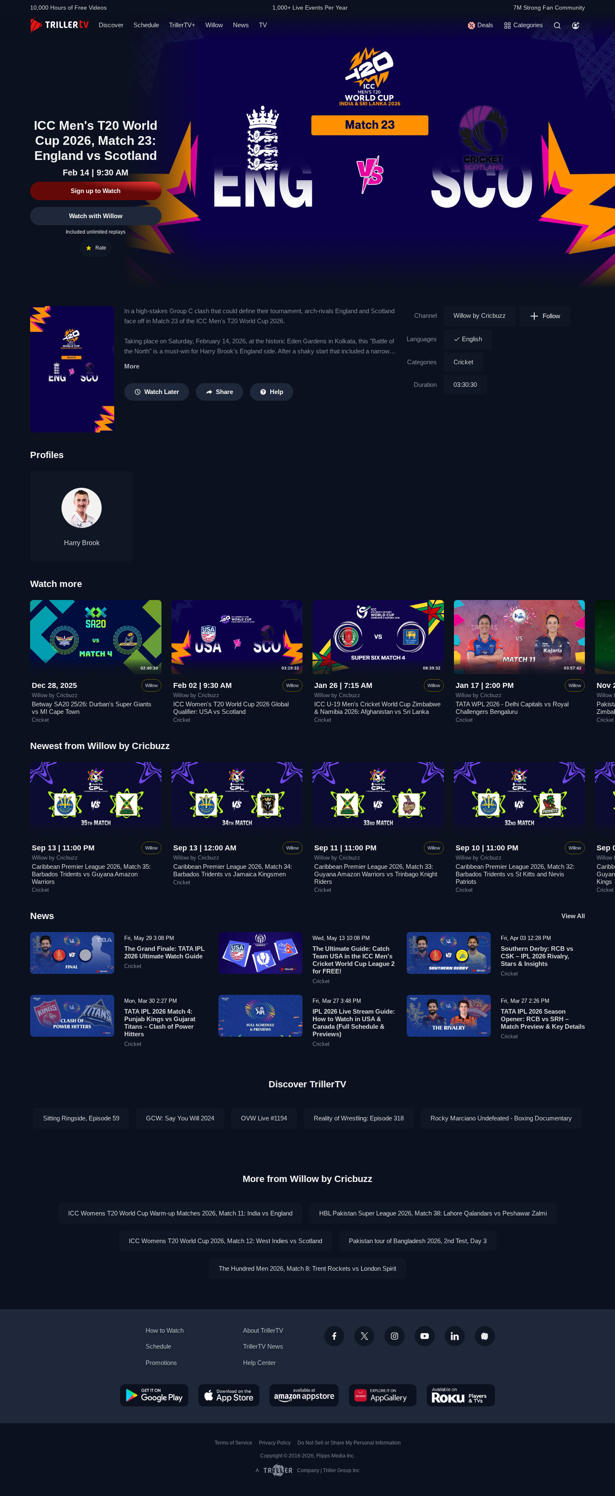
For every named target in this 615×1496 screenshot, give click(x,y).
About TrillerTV (263, 1330)
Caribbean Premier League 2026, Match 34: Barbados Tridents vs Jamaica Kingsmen (232, 870)
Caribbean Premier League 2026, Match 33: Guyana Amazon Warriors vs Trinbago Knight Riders (375, 874)
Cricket (463, 362)
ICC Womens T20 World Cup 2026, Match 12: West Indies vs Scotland (225, 1240)
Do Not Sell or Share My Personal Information (349, 1443)
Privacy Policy (275, 1443)
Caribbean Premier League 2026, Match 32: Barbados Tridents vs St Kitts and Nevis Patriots (515, 874)
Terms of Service (233, 1443)
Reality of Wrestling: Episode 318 (359, 1118)
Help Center (259, 1362)
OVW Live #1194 (264, 1118)
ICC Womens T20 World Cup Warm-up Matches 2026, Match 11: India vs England (180, 1213)
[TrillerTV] (59, 25)
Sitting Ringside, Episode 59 (81, 1118)
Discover (111, 24)
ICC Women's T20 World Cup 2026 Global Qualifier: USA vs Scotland (231, 707)
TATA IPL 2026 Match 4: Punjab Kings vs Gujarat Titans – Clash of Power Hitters (159, 1023)
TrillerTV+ (182, 24)
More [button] (131, 366)
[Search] (557, 25)
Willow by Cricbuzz (480, 315)
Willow (214, 24)
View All (573, 915)
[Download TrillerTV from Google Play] (154, 1395)
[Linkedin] (455, 1336)
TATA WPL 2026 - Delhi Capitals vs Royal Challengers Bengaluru (512, 707)
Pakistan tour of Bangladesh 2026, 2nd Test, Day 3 (418, 1240)
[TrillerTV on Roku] (461, 1395)
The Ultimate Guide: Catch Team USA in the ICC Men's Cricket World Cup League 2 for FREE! (354, 960)
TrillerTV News (263, 1346)
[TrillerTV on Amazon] (304, 1395)
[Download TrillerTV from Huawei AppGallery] (383, 1395)
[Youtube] (425, 1336)
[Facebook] (334, 1336)
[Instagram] (394, 1336)
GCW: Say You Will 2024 (180, 1118)
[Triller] (485, 1336)
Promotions (161, 1362)
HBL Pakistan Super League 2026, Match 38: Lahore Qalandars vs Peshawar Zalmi (433, 1213)
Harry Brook (82, 542)
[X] (364, 1336)
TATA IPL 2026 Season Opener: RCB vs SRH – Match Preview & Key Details (543, 1019)
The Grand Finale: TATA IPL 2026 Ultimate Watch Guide (164, 952)
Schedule (146, 24)
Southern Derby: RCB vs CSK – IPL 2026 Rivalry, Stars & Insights (537, 956)
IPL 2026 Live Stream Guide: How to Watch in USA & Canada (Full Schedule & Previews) (354, 1023)
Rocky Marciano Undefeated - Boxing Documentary (501, 1118)
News (241, 24)
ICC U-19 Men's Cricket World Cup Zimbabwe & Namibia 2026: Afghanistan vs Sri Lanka (377, 707)
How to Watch (165, 1330)
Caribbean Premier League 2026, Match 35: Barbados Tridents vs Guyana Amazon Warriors (91, 874)
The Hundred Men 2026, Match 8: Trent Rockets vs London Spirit (307, 1268)
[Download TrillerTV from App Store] (228, 1395)
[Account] (575, 25)
